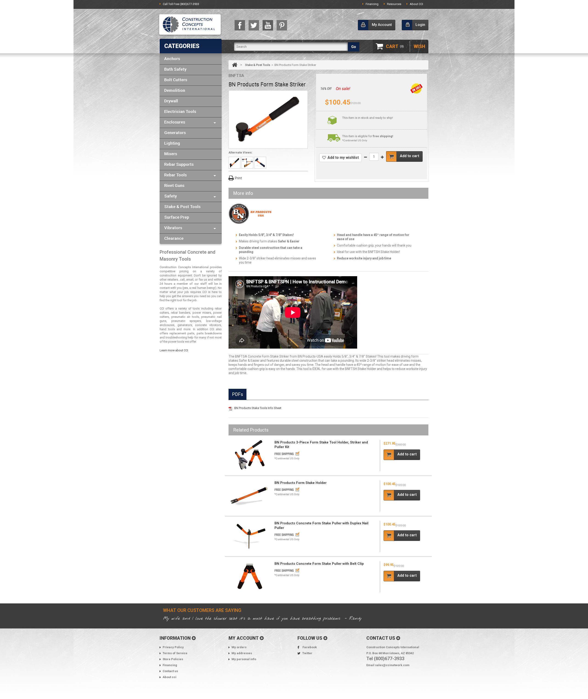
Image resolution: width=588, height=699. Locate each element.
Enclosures (174, 122)
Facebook (309, 647)
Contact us (170, 671)
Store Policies (173, 659)
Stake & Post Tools (182, 206)
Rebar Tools (175, 175)
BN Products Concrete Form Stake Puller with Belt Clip (319, 564)
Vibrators (173, 227)
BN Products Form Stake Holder (300, 483)
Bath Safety (175, 69)
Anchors (172, 58)
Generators (175, 132)
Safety (170, 196)
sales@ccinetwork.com (392, 665)
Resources (394, 4)
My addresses (242, 653)
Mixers (170, 153)
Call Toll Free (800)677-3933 (181, 4)
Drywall (171, 101)
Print (238, 178)
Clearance (174, 238)
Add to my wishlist (343, 157)
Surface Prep (176, 217)
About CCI (416, 4)
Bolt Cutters (175, 79)
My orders (239, 647)
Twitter (307, 653)
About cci (169, 677)
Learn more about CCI (174, 350)
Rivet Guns (174, 185)
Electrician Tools (180, 111)
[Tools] (190, 25)
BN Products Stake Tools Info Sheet (257, 408)
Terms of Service (175, 653)
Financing (372, 4)
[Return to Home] (235, 65)
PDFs (237, 394)
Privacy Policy (173, 647)
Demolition (174, 90)
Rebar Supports (179, 164)
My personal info (244, 659)
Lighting (172, 143)
